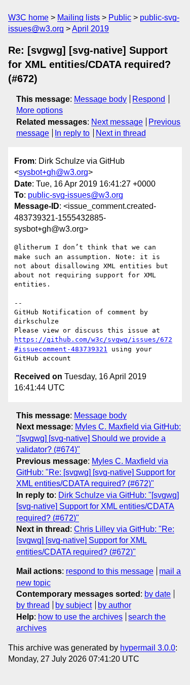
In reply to (72, 133)
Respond (148, 99)
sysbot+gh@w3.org (53, 172)
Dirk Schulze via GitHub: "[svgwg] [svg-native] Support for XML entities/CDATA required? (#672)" (97, 506)
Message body (100, 99)
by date (157, 594)
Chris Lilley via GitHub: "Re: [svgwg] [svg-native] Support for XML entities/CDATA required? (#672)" (95, 540)
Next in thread (121, 133)
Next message (117, 122)
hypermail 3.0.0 (147, 647)
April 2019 (90, 28)
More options (39, 110)
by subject (73, 605)
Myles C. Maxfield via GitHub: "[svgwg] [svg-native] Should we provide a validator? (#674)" (98, 438)
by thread (33, 605)
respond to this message (110, 571)
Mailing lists (78, 17)
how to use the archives (80, 616)
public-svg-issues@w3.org (75, 195)
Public (119, 17)
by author (114, 605)
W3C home (28, 17)
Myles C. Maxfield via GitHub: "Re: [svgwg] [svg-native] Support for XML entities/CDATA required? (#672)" (95, 472)
